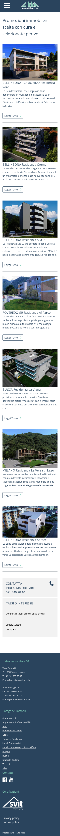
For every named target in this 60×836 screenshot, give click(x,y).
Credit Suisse (13, 624)
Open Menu (7, 5)
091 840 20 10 (15, 592)
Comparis (11, 629)
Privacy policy (10, 818)
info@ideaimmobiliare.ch (17, 680)
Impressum (8, 832)
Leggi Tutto (11, 115)
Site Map (20, 832)
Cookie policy (10, 822)
